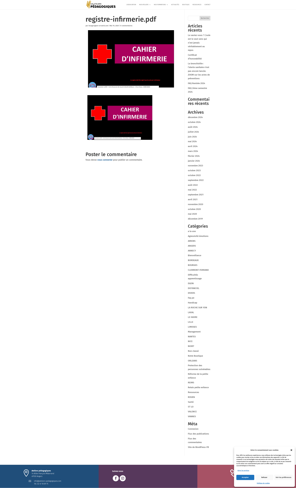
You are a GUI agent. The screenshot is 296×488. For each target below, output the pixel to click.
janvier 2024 (194, 161)
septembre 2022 (196, 180)
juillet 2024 (193, 131)
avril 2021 (192, 199)
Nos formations (160, 4)
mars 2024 (193, 151)
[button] (291, 450)
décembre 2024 (195, 117)
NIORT (191, 346)
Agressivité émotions (198, 236)
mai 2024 (192, 141)
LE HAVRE (192, 317)
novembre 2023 (195, 165)
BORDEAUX (193, 260)
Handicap (192, 302)
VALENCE (192, 411)
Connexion (193, 429)
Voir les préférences (283, 477)
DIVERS (191, 293)
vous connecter (105, 159)
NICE (190, 341)
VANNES (192, 416)
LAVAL (191, 312)
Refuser (264, 477)
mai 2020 (192, 214)
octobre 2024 (194, 122)
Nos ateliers (143, 4)
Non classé (193, 351)
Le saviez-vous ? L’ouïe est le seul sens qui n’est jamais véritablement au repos (199, 42)
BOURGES (192, 265)
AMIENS (192, 241)
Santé (191, 402)
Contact (207, 4)
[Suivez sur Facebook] (116, 478)
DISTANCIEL (193, 288)
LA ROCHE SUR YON (197, 307)
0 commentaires (126, 26)
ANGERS (192, 245)
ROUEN (191, 397)
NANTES (192, 336)
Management (194, 331)
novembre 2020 (195, 204)
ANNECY (192, 250)
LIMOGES (192, 326)
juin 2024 (192, 136)
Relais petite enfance (198, 387)
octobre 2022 (194, 175)
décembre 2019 (195, 218)
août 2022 (193, 185)
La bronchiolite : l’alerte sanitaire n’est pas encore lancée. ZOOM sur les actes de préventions (199, 71)
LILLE (190, 322)
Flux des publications (198, 433)
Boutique (185, 4)
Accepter (245, 477)
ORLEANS (192, 360)
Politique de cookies (263, 483)
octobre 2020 (194, 209)
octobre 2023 (194, 170)
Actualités (175, 4)
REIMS (191, 382)
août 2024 (193, 127)
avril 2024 (192, 146)
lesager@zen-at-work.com (98, 26)
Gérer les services (243, 470)
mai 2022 (192, 189)
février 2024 (194, 156)
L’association (131, 4)
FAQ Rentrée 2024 (196, 83)
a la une (192, 231)
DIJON (191, 283)
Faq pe (191, 297)
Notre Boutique (195, 355)
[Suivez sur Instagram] (123, 478)
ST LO (190, 406)
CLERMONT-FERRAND (198, 270)
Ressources (197, 4)
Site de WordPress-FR (198, 447)
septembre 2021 (196, 194)
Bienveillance (194, 255)
